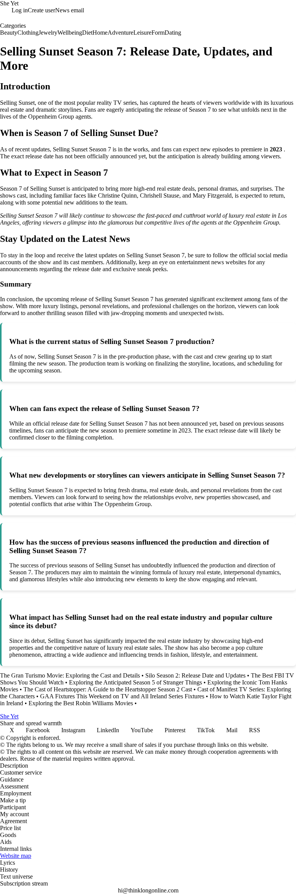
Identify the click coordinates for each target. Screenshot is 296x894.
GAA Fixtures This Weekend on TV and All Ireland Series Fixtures (122, 696)
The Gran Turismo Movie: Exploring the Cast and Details (70, 675)
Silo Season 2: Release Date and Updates (195, 675)
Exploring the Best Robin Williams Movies (81, 703)
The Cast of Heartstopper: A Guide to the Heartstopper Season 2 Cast (108, 689)
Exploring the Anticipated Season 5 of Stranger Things (135, 682)
